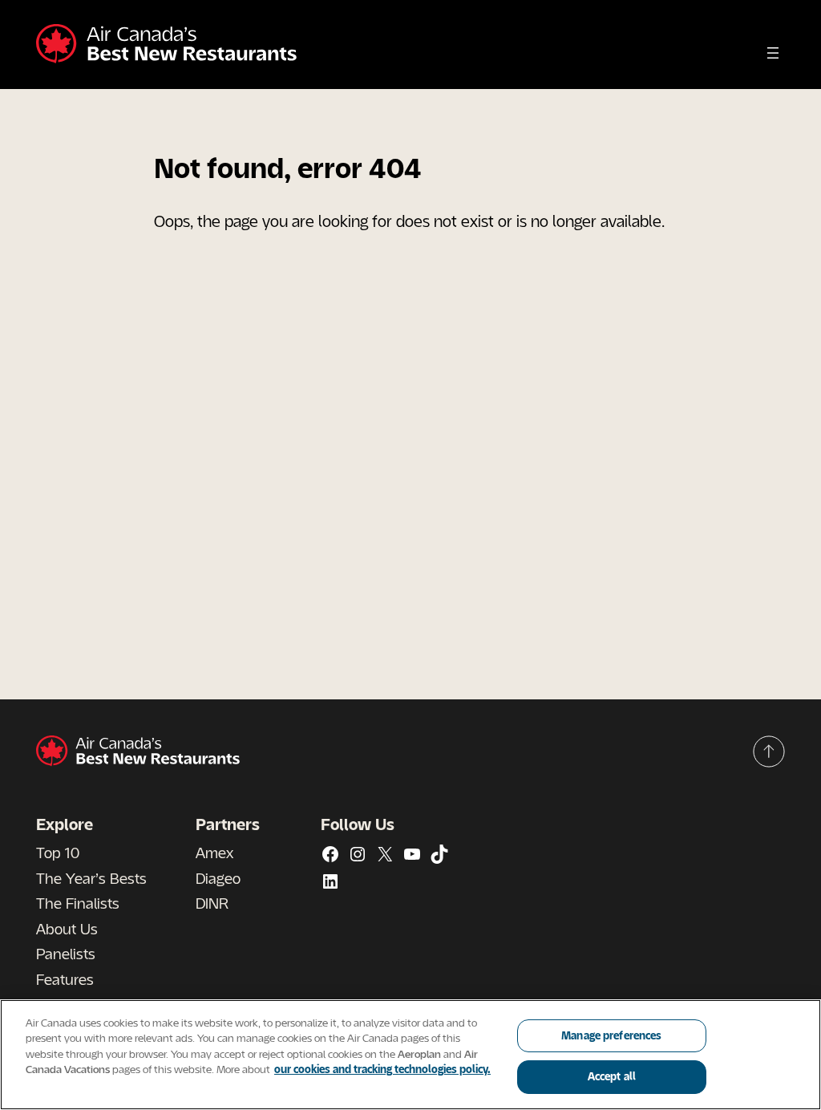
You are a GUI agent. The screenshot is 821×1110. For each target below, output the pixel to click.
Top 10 (57, 852)
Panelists (65, 953)
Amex (214, 852)
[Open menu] (773, 53)
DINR (212, 903)
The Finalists (77, 903)
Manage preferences (611, 1035)
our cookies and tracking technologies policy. (382, 1069)
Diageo (218, 878)
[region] (410, 1054)
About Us (67, 928)
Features (65, 979)
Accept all (612, 1076)
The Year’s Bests (91, 878)
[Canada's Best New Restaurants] (166, 44)
